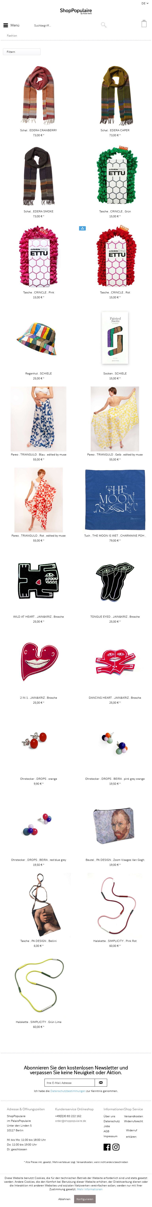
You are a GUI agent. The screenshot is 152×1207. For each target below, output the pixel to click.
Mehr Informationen (89, 1189)
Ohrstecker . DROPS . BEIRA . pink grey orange (115, 779)
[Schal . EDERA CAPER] (115, 94)
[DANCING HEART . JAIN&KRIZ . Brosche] (115, 662)
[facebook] (107, 1147)
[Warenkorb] (144, 25)
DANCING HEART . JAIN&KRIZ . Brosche (115, 697)
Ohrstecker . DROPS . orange (38, 779)
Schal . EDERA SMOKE (38, 211)
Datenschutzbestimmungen (68, 1091)
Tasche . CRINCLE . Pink (38, 292)
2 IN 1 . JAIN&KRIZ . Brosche (38, 697)
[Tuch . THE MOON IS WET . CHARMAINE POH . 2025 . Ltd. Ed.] (115, 500)
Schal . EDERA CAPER (115, 130)
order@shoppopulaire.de (70, 1121)
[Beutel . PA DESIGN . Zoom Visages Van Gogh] (115, 824)
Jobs (107, 1126)
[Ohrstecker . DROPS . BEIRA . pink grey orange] (115, 743)
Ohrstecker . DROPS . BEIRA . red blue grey (38, 860)
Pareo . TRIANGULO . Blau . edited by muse (38, 454)
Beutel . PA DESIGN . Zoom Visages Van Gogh (115, 860)
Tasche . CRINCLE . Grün (115, 211)
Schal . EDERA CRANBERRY (38, 130)
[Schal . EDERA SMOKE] (38, 175)
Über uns (109, 1116)
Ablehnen (64, 1199)
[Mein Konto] (135, 25)
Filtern (11, 52)
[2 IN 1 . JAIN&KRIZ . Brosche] (38, 662)
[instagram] (115, 1147)
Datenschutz (112, 1121)
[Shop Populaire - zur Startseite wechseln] (76, 16)
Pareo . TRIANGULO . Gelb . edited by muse (115, 454)
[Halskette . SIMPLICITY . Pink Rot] (115, 905)
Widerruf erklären (131, 1133)
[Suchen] (103, 24)
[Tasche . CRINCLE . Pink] (38, 256)
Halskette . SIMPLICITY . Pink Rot (115, 941)
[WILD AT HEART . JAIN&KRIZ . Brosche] (38, 581)
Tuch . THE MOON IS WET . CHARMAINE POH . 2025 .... (115, 536)
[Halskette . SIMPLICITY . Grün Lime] (38, 986)
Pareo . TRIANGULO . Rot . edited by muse (38, 535)
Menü (14, 25)
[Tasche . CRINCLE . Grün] (115, 175)
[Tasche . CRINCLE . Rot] (115, 256)
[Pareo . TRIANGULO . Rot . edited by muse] (38, 500)
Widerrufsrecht (133, 1121)
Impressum (110, 1136)
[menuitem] (11, 25)
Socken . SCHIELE (115, 373)
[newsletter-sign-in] (101, 1083)
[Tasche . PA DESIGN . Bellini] (38, 905)
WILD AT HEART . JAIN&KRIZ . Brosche (38, 616)
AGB (106, 1131)
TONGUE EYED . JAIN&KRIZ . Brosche (115, 616)
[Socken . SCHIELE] (115, 338)
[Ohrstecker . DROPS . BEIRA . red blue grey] (38, 824)
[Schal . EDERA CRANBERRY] (38, 94)
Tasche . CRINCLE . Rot (115, 292)
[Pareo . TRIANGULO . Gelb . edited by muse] (115, 419)
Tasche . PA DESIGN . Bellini (38, 941)
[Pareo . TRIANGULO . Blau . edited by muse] (38, 419)
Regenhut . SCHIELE (38, 373)
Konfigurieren (84, 1199)
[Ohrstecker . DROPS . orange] (38, 743)
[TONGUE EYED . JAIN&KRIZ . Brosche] (115, 581)
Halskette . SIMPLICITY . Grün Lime (38, 1022)
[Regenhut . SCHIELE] (38, 338)
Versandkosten (133, 1116)
